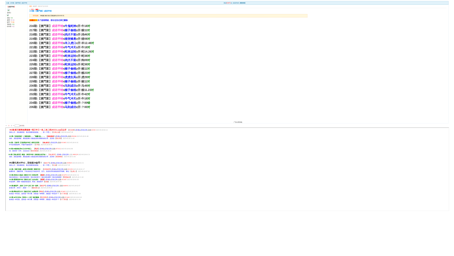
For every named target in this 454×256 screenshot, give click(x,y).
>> (13, 125)
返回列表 (236, 3)
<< (6, 125)
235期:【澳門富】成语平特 (18, 3)
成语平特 (11, 7)
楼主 (30, 6)
